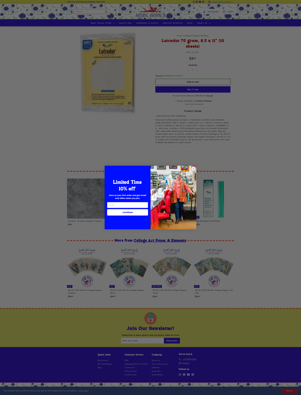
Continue (128, 212)
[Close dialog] (193, 169)
